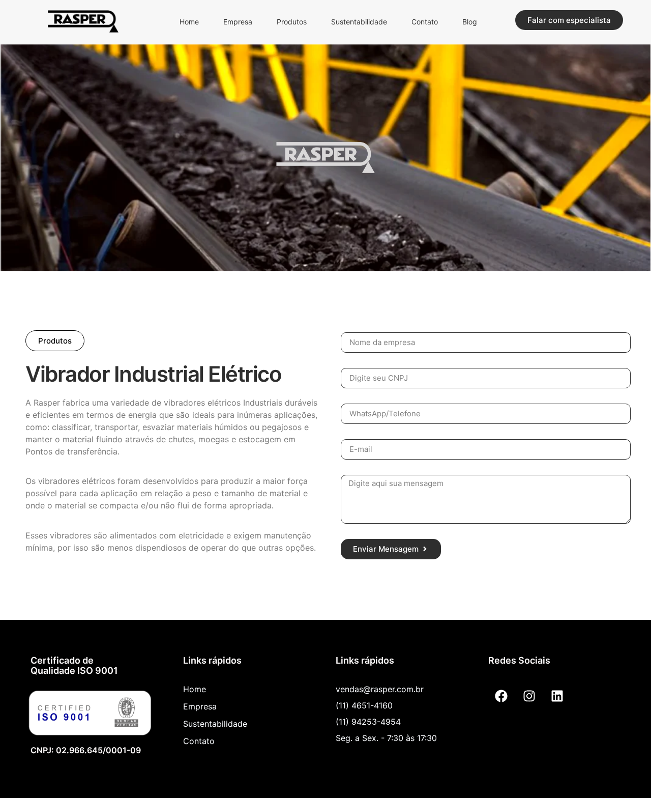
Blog (469, 21)
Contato (424, 21)
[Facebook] (501, 695)
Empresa (237, 21)
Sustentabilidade (359, 21)
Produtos (292, 21)
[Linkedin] (557, 695)
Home (189, 21)
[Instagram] (529, 695)
